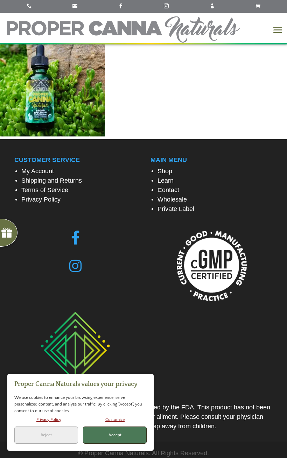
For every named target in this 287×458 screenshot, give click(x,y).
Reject (46, 435)
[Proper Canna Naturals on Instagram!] (75, 266)
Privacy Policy (41, 199)
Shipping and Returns (51, 180)
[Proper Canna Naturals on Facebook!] (75, 238)
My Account (37, 171)
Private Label (176, 208)
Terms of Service (44, 189)
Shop (165, 171)
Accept (114, 435)
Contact (168, 189)
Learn (166, 180)
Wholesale (172, 199)
